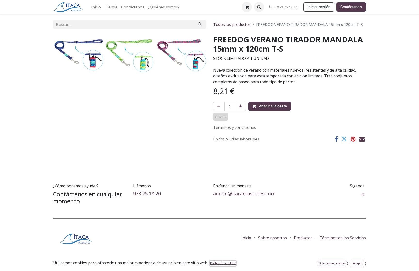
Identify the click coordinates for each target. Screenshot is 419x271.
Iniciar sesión (318, 7)
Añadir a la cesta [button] (272, 106)
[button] (259, 7)
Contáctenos (351, 7)
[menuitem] (96, 7)
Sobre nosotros (272, 237)
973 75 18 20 (147, 193)
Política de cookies (223, 263)
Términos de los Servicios (343, 237)
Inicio (246, 237)
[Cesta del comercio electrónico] (247, 7)
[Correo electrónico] (362, 139)
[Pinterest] (353, 139)
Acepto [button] (357, 263)
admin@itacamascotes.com (244, 193)
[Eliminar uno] (219, 106)
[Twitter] (344, 139)
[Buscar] (200, 24)
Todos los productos (232, 24)
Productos (303, 237)
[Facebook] (336, 139)
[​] (362, 194)
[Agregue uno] (240, 106)
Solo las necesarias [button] (332, 263)
